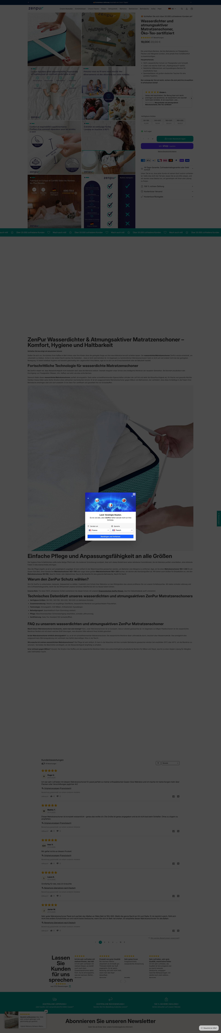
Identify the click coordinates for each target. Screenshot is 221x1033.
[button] (98, 530)
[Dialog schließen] (134, 494)
